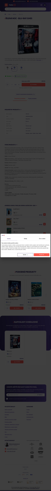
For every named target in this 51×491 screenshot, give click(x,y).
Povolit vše (41, 254)
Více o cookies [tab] (42, 238)
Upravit (24, 254)
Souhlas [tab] (9, 238)
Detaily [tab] (25, 238)
